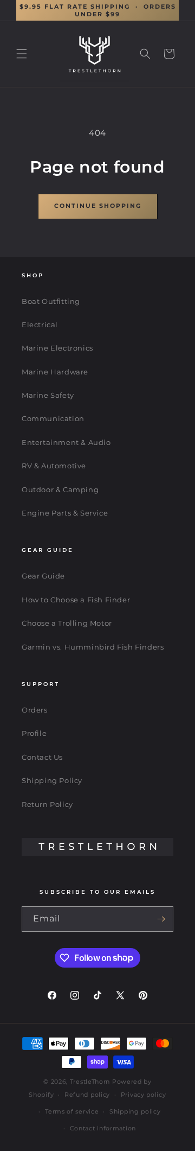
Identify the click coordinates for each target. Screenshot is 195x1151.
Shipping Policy (52, 780)
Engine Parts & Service (65, 512)
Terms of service (72, 1111)
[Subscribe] (161, 919)
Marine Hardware (55, 371)
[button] (22, 54)
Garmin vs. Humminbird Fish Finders (93, 647)
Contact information (103, 1128)
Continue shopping (97, 205)
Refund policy (87, 1094)
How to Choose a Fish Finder (76, 599)
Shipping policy (135, 1111)
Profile (34, 733)
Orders (35, 709)
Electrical (40, 324)
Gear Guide (43, 575)
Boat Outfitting (51, 301)
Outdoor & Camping (60, 489)
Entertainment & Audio (66, 442)
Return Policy (47, 804)
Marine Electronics (57, 348)
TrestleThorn (90, 1081)
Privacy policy (143, 1094)
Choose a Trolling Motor (67, 623)
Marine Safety (48, 395)
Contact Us (42, 757)
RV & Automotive (54, 465)
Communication (53, 418)
